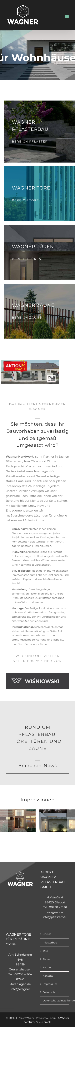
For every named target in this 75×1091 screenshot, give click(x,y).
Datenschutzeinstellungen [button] (55, 1000)
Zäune (47, 967)
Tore (45, 950)
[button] (4, 821)
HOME (47, 934)
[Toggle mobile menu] (67, 16)
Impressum (50, 983)
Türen (46, 958)
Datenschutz (51, 992)
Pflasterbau (50, 942)
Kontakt (48, 975)
